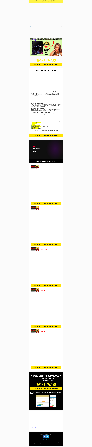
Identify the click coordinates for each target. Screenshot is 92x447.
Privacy (43, 439)
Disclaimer (46, 439)
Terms (48, 439)
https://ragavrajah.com (34, 429)
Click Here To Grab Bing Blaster (48, 1)
